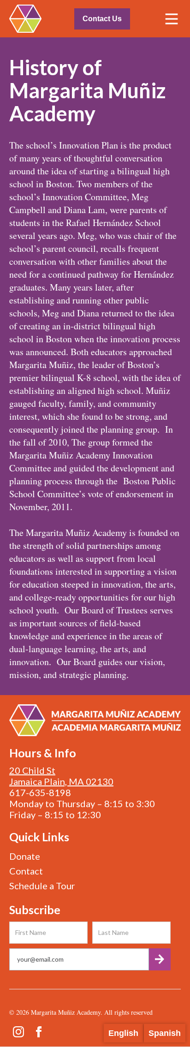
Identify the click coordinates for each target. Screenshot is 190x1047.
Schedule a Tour (42, 885)
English (123, 1033)
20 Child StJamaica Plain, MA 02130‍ (61, 776)
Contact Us (102, 19)
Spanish (164, 1033)
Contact (26, 870)
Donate (24, 856)
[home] (25, 19)
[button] (171, 19)
